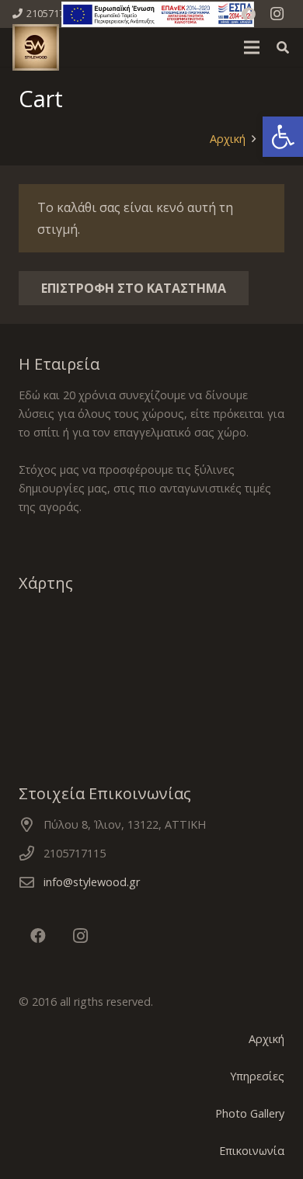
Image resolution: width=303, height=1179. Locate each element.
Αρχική (266, 1038)
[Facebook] (249, 14)
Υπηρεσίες (257, 1076)
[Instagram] (277, 14)
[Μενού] (252, 47)
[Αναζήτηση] (283, 47)
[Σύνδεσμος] (157, 14)
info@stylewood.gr (92, 882)
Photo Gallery (249, 1113)
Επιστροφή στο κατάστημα (133, 288)
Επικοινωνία (251, 1150)
